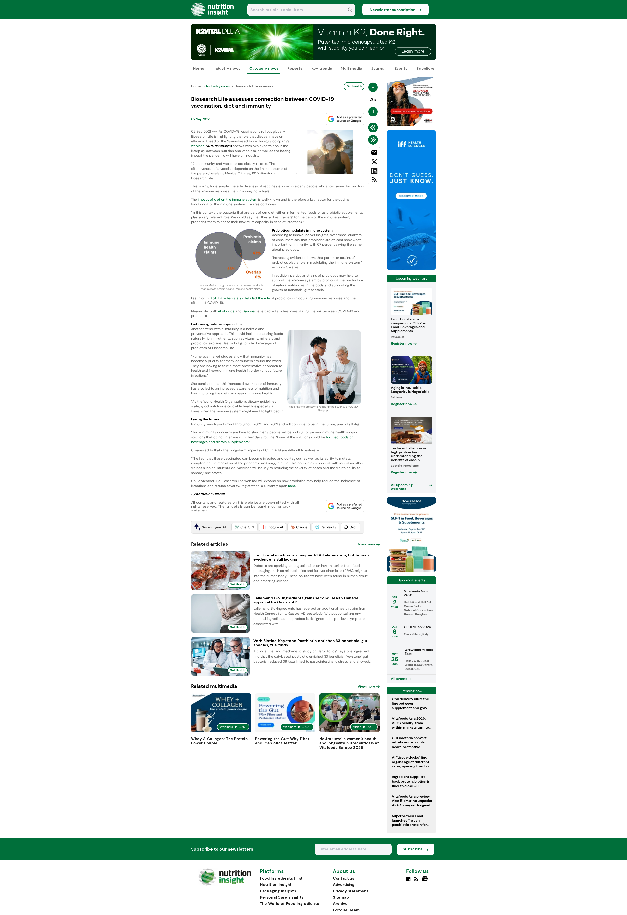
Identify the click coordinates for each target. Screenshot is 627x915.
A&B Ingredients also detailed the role (240, 298)
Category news (263, 68)
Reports (294, 68)
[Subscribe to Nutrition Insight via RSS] (374, 181)
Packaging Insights (278, 891)
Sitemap (341, 897)
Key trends (321, 68)
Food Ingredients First (281, 878)
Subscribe (413, 849)
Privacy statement (350, 891)
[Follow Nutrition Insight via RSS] (417, 881)
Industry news (226, 68)
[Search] (350, 10)
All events (399, 679)
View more (366, 544)
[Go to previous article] (374, 127)
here (291, 486)
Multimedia (351, 68)
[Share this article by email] (374, 153)
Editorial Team (346, 910)
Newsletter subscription (393, 9)
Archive (340, 903)
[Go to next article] (374, 140)
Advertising (343, 884)
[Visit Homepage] (212, 17)
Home (198, 68)
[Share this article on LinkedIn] (374, 171)
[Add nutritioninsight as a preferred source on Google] (345, 119)
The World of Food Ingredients (289, 903)
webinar (197, 146)
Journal (378, 68)
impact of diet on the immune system (227, 199)
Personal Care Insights (282, 897)
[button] (244, 527)
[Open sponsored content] (313, 59)
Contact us (343, 878)
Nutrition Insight (276, 884)
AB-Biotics (226, 311)
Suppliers (425, 68)
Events (400, 68)
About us (344, 871)
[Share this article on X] (374, 162)
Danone (249, 311)
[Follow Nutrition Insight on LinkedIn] (408, 881)
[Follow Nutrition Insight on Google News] (425, 881)
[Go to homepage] (224, 884)
